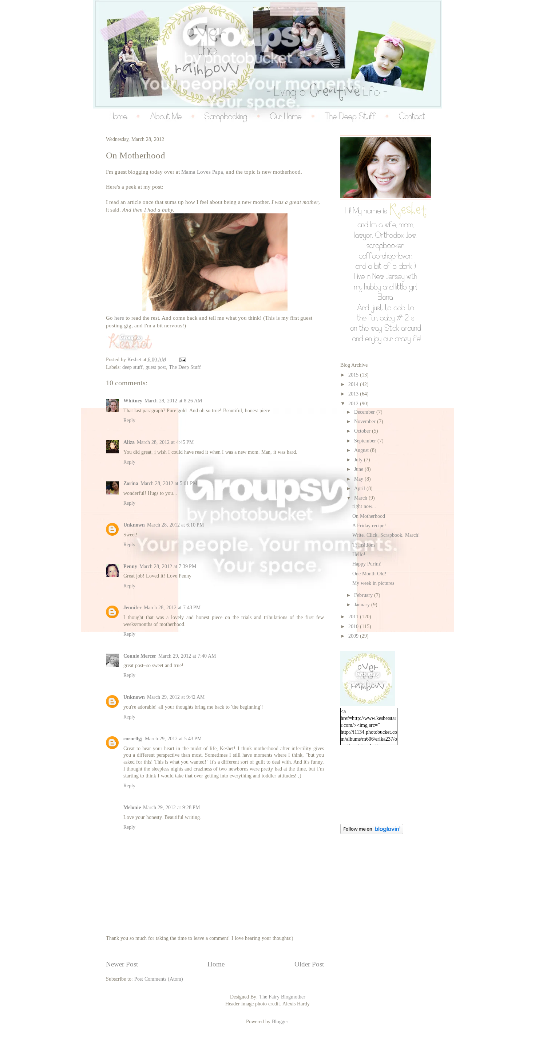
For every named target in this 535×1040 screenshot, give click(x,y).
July (359, 459)
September (365, 441)
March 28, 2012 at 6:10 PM (175, 525)
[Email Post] (181, 359)
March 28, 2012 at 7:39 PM (167, 566)
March (361, 498)
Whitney (132, 400)
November (365, 421)
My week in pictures (373, 583)
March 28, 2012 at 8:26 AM (173, 400)
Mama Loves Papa (202, 172)
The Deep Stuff (185, 367)
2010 (354, 626)
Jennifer (132, 607)
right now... (364, 506)
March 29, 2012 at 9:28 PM (171, 807)
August (362, 450)
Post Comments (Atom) (158, 979)
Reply (129, 420)
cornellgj (133, 738)
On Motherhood (368, 516)
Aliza (129, 442)
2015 (354, 375)
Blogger (280, 1021)
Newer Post (122, 964)
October (363, 431)
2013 (354, 394)
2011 (354, 616)
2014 (354, 384)
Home (216, 964)
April (360, 488)
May (359, 479)
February (364, 595)
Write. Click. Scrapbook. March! (386, 535)
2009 (354, 636)
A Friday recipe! (369, 525)
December (365, 412)
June (359, 469)
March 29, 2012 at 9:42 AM (176, 697)
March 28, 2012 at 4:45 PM (165, 442)
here (119, 318)
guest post (156, 367)
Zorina (130, 483)
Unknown (134, 525)
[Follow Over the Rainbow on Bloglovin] (371, 832)
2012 (354, 403)
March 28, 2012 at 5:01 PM (168, 483)
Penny (130, 566)
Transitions (363, 545)
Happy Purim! (367, 564)
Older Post (309, 964)
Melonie (132, 807)
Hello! (358, 554)
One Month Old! (369, 573)
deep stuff (132, 367)
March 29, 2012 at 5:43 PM (173, 738)
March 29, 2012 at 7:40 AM (187, 656)
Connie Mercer (139, 656)
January (362, 604)
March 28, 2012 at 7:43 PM (172, 607)
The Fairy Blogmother (282, 997)
